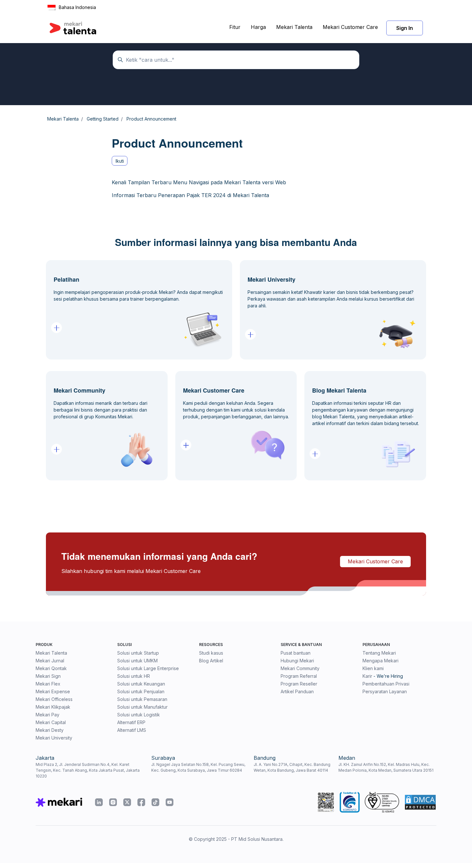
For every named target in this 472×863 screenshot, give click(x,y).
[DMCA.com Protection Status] (420, 802)
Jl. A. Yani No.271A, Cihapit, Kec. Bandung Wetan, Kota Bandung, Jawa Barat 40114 (292, 767)
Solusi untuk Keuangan (141, 683)
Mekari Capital (51, 722)
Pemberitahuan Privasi (386, 683)
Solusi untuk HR (133, 676)
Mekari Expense (53, 691)
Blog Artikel (211, 660)
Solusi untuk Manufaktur (142, 707)
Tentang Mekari (379, 653)
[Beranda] (73, 28)
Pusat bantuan (295, 653)
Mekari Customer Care (350, 27)
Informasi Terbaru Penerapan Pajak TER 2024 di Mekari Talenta (190, 195)
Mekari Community (300, 668)
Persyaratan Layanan (385, 691)
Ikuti (120, 161)
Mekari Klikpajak (53, 707)
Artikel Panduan (297, 691)
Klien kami (373, 668)
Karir (367, 676)
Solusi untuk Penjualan (140, 691)
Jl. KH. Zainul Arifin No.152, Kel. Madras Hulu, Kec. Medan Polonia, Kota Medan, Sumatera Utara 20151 (385, 767)
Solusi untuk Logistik (138, 714)
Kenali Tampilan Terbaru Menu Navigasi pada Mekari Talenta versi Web (199, 182)
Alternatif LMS (131, 730)
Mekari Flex (48, 683)
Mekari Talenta (294, 27)
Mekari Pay (47, 714)
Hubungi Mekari (297, 660)
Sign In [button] (404, 28)
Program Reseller (299, 683)
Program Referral (299, 676)
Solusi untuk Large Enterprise (148, 668)
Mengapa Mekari (380, 660)
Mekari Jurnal (50, 660)
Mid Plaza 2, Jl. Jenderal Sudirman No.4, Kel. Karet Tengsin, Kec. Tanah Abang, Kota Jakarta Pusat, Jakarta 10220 (88, 770)
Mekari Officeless (54, 699)
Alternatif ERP (131, 722)
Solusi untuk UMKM (137, 660)
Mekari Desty (50, 730)
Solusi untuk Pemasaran (142, 699)
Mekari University (54, 737)
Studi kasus (211, 653)
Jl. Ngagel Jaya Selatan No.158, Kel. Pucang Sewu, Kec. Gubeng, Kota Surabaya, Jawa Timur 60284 (198, 767)
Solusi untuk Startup (138, 653)
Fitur (234, 27)
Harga (258, 27)
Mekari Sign (48, 676)
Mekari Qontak (51, 668)
